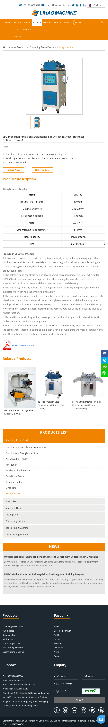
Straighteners (65, 47)
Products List (54, 432)
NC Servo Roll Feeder (17, 458)
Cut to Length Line (15, 521)
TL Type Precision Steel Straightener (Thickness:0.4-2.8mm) (51, 405)
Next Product (42, 170)
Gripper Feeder (14, 482)
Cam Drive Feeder (15, 476)
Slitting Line (11, 514)
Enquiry (60, 664)
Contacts (27, 29)
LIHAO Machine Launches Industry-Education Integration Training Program (44, 574)
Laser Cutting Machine (17, 534)
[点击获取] (91, 691)
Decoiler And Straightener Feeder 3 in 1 (27, 447)
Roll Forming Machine (16, 527)
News (66, 22)
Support (9, 664)
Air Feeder (11, 464)
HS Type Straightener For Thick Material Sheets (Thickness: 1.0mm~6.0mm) (86, 405)
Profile (27, 22)
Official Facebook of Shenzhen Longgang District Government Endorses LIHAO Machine (51, 556)
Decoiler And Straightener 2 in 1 (23, 453)
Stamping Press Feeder (42, 47)
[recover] (101, 723)
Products (37, 22)
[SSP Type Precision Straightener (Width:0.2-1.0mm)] (20, 387)
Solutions (56, 22)
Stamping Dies (13, 508)
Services (47, 22)
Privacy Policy (94, 720)
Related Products (17, 358)
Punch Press (12, 501)
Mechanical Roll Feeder (18, 470)
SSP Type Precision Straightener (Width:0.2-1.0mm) (19, 412)
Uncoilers (11, 487)
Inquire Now (13, 170)
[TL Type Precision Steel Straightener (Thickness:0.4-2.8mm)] (54, 383)
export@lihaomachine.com (58, 5)
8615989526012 (21, 688)
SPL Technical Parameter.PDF (22, 345)
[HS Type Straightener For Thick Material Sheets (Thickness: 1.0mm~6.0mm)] (88, 383)
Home (7, 22)
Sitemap (82, 720)
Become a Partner (17, 29)
